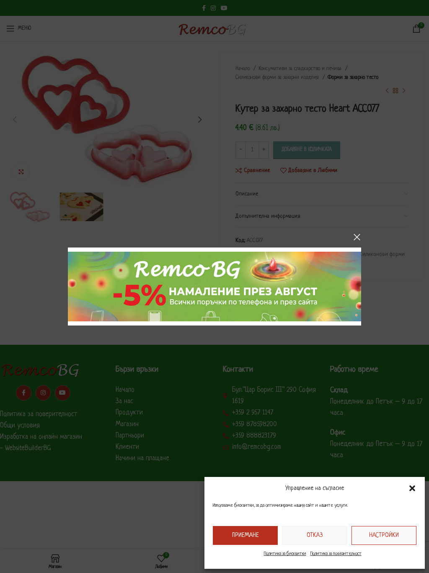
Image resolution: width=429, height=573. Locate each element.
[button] (412, 488)
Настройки (384, 535)
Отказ (315, 535)
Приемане (245, 535)
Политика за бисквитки (285, 553)
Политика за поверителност (336, 553)
